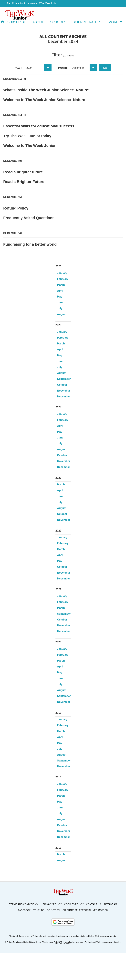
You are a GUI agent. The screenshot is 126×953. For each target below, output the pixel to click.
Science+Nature (87, 22)
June (60, 302)
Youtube (38, 910)
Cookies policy (74, 904)
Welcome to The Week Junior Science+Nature (44, 100)
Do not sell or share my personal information (77, 910)
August (61, 314)
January (62, 273)
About (38, 22)
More (113, 22)
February (62, 279)
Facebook (24, 910)
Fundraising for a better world (30, 244)
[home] (2, 22)
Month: (63, 68)
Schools (58, 22)
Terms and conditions (23, 904)
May (59, 296)
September (64, 378)
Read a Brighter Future (23, 182)
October (62, 384)
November (63, 390)
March (61, 284)
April (60, 290)
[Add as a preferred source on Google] (63, 922)
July (59, 308)
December (63, 396)
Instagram (110, 904)
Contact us (93, 904)
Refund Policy (15, 208)
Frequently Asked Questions (28, 218)
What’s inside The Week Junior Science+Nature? (46, 90)
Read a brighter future (23, 172)
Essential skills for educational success (38, 126)
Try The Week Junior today (27, 136)
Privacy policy (52, 904)
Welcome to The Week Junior (29, 145)
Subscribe (16, 22)
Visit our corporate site (105, 936)
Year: (18, 68)
